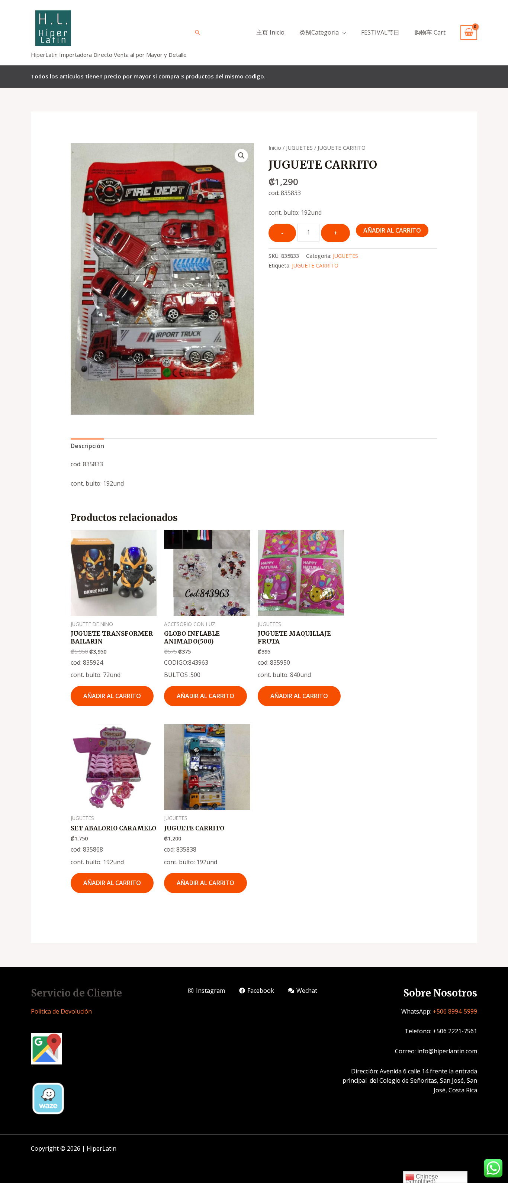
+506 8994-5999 (455, 1011)
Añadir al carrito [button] (112, 696)
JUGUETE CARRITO (315, 265)
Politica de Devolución (61, 1011)
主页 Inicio (270, 32)
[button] (241, 155)
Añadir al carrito (392, 230)
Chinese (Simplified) (421, 1178)
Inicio (275, 147)
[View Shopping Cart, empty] (468, 32)
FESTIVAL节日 (380, 32)
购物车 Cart (430, 32)
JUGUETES (299, 147)
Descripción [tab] (87, 446)
